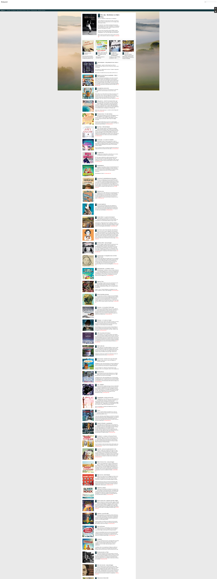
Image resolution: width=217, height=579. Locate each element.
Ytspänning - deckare (101, 487)
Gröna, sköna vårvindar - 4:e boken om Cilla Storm (102, 54)
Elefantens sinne (100, 191)
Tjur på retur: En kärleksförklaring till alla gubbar (106, 178)
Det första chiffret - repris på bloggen (104, 242)
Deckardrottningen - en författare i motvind (105, 268)
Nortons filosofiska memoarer (103, 294)
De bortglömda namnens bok (103, 88)
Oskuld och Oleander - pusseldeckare (104, 423)
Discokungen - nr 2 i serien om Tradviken (105, 139)
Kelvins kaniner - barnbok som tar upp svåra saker (107, 358)
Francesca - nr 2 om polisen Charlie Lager (105, 307)
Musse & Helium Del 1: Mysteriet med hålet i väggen (107, 500)
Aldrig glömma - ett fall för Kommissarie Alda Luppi (107, 101)
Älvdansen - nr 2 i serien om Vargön (104, 320)
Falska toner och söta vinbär (102, 578)
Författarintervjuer (34, 10)
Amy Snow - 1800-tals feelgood (103, 126)
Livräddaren (99, 539)
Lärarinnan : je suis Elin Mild (102, 513)
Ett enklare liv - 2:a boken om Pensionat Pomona (107, 436)
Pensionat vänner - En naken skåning (104, 114)
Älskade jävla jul (100, 371)
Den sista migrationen (101, 204)
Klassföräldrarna (100, 165)
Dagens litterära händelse (21, 10)
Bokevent (28, 10)
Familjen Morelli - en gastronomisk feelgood (106, 217)
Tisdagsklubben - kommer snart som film (105, 397)
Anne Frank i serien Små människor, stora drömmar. (107, 230)
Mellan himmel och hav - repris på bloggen (105, 462)
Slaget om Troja (100, 281)
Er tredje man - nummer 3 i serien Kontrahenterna (114, 54)
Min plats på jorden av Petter (103, 552)
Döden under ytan (100, 346)
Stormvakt (126, 52)
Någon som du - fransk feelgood (103, 474)
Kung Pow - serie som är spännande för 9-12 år (106, 449)
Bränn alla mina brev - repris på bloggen (105, 565)
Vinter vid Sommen (101, 526)
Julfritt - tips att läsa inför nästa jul (103, 333)
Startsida (8, 10)
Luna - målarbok (100, 384)
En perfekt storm (100, 152)
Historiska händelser (41, 10)
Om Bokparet (13, 10)
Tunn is (98, 410)
